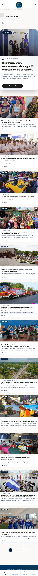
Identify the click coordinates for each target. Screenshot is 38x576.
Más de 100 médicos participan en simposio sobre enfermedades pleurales (15, 458)
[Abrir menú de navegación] (2, 4)
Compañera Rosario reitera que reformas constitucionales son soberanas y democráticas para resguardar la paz (18, 496)
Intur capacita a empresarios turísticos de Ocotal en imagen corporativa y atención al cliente (18, 121)
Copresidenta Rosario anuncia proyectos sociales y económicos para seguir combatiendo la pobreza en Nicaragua (19, 420)
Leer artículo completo (11, 86)
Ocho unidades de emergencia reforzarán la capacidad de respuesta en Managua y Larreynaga (17, 308)
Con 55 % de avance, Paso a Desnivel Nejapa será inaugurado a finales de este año (19, 383)
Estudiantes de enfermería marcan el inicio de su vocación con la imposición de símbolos (18, 159)
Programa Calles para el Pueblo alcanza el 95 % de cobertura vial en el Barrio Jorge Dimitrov (18, 232)
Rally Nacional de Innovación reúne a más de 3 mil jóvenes (17, 196)
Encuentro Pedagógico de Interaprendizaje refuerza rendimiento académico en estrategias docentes (16, 345)
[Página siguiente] (27, 550)
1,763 (23, 550)
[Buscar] (35, 4)
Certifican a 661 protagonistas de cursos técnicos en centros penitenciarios (18, 533)
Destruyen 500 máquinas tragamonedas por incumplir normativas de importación (16, 270)
